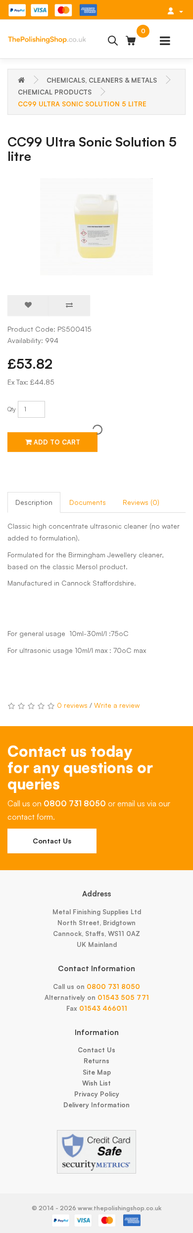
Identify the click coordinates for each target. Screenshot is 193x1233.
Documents (87, 502)
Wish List (96, 1083)
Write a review (117, 705)
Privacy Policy (96, 1094)
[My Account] (175, 11)
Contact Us (52, 841)
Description (33, 502)
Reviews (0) (141, 502)
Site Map (97, 1072)
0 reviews (72, 705)
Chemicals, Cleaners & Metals (102, 80)
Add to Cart (56, 442)
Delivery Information (96, 1105)
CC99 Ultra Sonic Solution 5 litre (82, 104)
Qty (11, 409)
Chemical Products (55, 92)
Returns (96, 1061)
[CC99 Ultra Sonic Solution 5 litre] (96, 226)
